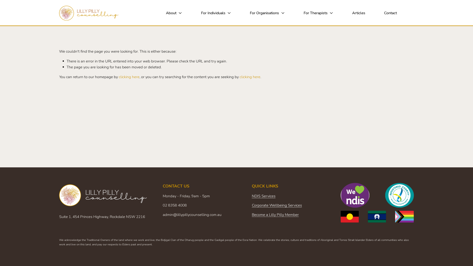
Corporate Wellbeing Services (277, 205)
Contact (390, 13)
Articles (358, 13)
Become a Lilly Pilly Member (275, 214)
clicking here (129, 76)
